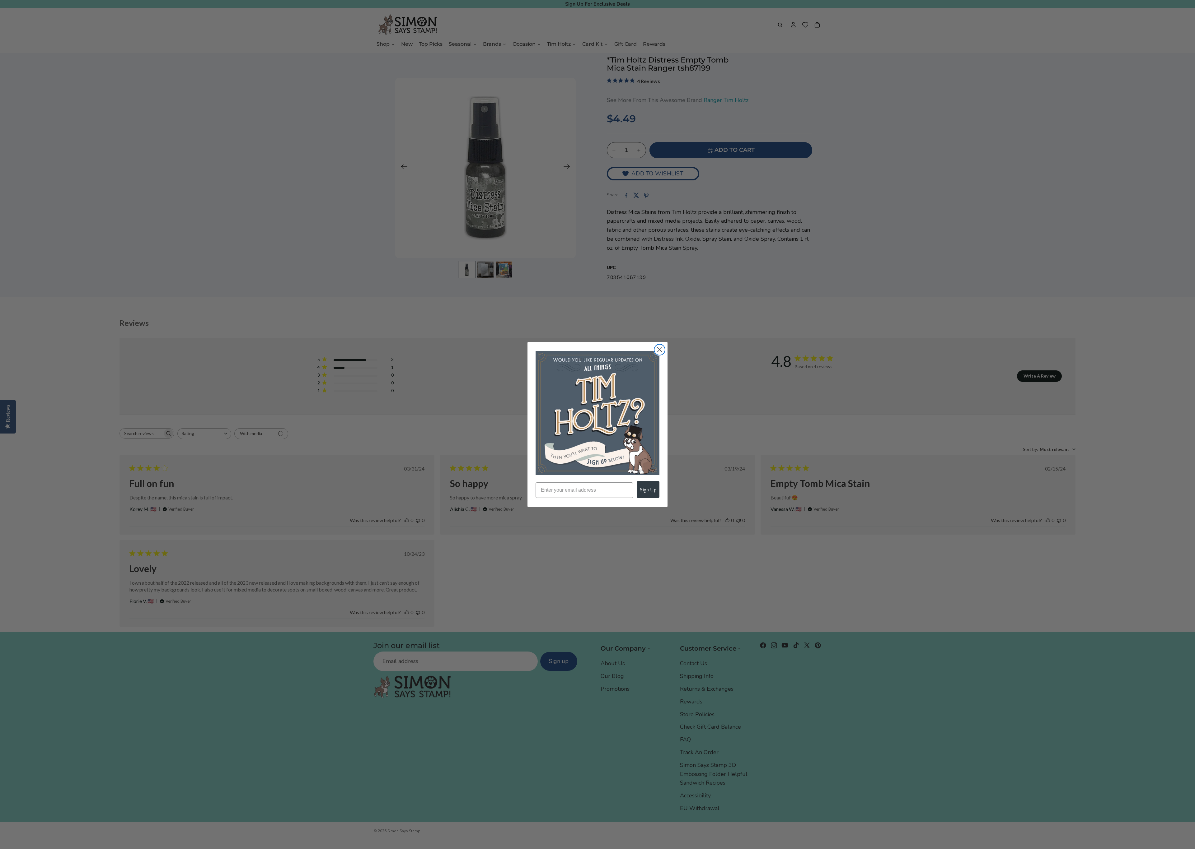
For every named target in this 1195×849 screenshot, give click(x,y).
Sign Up (648, 489)
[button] (597, 413)
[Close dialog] (659, 349)
